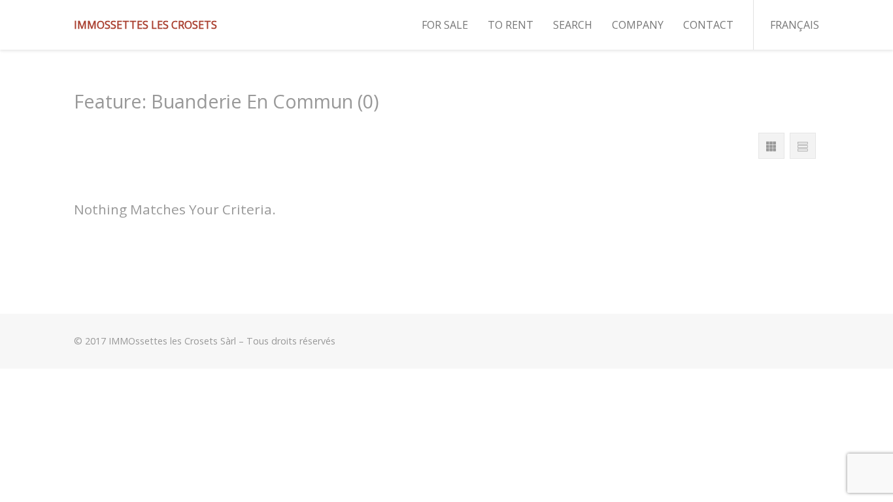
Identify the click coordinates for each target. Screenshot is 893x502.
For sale (445, 25)
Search (572, 25)
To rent (510, 25)
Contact (708, 25)
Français (794, 25)
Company (638, 25)
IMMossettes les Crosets (145, 25)
